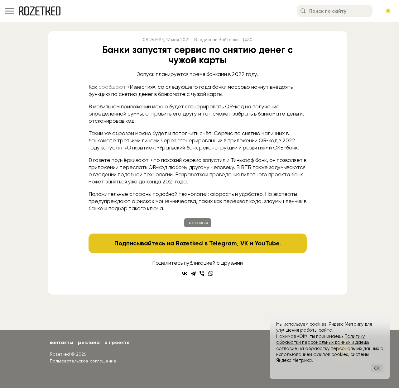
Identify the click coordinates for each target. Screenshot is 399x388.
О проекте (117, 342)
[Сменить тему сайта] (388, 11)
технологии (197, 222)
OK (377, 368)
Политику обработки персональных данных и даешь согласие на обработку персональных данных (327, 342)
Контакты (61, 342)
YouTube (267, 243)
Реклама (89, 342)
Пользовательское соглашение (83, 360)
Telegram (223, 243)
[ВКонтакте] (184, 273)
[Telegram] (193, 273)
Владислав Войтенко (216, 39)
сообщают (112, 87)
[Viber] (202, 273)
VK (244, 243)
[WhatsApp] (210, 273)
